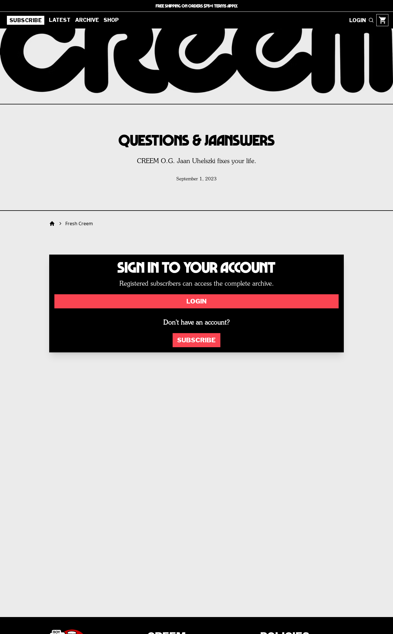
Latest (59, 20)
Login (196, 301)
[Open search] (371, 20)
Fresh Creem (79, 223)
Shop (111, 20)
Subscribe (25, 20)
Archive (87, 20)
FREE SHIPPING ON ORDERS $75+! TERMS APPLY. (197, 6)
